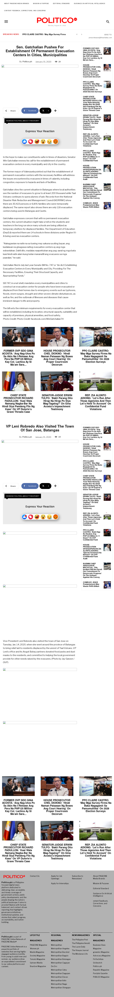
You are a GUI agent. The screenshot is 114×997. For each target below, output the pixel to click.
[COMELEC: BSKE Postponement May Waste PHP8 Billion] (107, 205)
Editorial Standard (101, 888)
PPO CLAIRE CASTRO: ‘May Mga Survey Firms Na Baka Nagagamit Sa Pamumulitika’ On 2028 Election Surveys (92, 86)
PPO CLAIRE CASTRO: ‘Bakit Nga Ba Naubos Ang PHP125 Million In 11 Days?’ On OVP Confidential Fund (91, 155)
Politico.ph (27, 61)
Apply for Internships (60, 883)
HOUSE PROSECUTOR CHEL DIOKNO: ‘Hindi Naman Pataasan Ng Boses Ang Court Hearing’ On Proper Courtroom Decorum (92, 71)
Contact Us (34, 876)
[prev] (77, 34)
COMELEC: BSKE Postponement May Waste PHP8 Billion (91, 205)
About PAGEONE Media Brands (100, 877)
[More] (55, 111)
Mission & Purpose (101, 883)
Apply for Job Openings (56, 877)
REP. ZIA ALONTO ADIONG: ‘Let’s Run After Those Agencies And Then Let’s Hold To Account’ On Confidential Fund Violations (92, 140)
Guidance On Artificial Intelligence (102, 894)
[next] (81, 34)
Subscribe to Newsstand (77, 877)
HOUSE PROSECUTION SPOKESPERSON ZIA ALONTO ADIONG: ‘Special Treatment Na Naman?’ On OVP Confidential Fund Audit (92, 172)
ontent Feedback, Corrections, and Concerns (100, 903)
